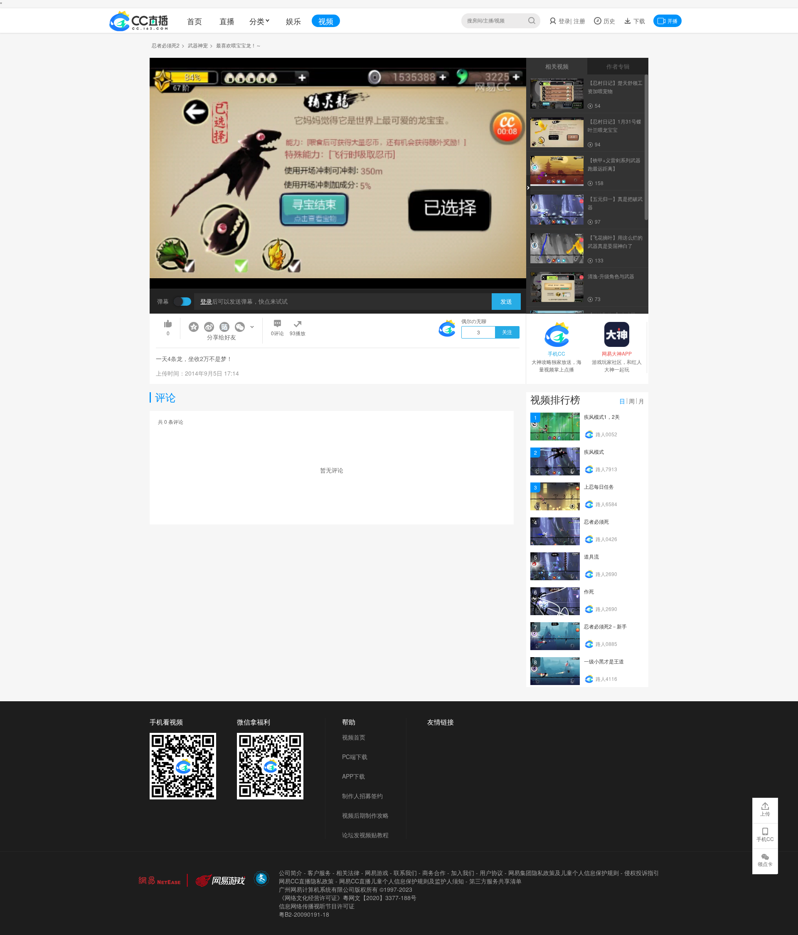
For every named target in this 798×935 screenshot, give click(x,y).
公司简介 (290, 872)
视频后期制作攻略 (365, 815)
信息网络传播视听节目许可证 (317, 906)
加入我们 (462, 872)
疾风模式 (594, 451)
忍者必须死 (596, 521)
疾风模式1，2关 (602, 416)
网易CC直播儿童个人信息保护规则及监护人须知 (401, 881)
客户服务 (319, 872)
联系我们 (405, 872)
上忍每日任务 (599, 486)
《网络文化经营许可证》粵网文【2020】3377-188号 (347, 897)
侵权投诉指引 (641, 872)
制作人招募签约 (362, 796)
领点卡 (765, 863)
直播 (226, 20)
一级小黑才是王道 (604, 661)
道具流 (591, 556)
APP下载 (353, 776)
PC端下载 (354, 756)
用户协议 (491, 872)
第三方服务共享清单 (495, 881)
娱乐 (293, 20)
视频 (325, 20)
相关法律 (348, 872)
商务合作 (434, 872)
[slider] (338, 269)
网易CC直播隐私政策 (306, 881)
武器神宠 (198, 45)
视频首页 (353, 737)
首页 (194, 20)
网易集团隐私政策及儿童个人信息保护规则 (563, 872)
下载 (638, 21)
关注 (507, 332)
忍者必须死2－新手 (605, 626)
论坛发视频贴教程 (365, 835)
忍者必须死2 (166, 45)
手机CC (765, 838)
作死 (589, 591)
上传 (765, 813)
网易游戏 (376, 872)
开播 (672, 20)
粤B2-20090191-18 (304, 914)
